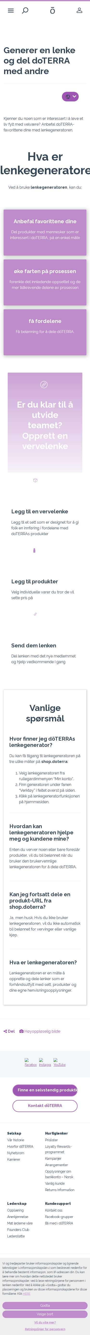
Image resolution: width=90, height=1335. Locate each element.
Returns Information (59, 1190)
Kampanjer (53, 1158)
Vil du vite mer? (45, 1322)
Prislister (51, 1140)
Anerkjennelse (17, 1217)
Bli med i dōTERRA (59, 1223)
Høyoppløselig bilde (42, 1031)
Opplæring (15, 1210)
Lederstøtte (16, 1236)
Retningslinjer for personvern (45, 1329)
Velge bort (45, 1314)
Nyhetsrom (15, 1153)
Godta (45, 1305)
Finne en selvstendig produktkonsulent (48, 1090)
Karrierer (13, 1159)
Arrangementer (56, 1165)
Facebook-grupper (59, 1217)
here (26, 1293)
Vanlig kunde (55, 1183)
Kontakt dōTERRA (45, 1105)
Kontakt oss (54, 1210)
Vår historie (15, 1140)
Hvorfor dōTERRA (20, 1146)
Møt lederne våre (20, 1223)
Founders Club (18, 1230)
